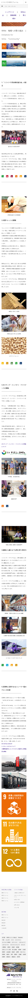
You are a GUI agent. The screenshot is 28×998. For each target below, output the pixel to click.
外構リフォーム (5, 900)
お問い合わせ (17, 905)
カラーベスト (14, 942)
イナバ (12, 940)
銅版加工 (14, 956)
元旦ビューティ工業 (6, 949)
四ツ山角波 (14, 949)
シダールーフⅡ (5, 944)
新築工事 (3, 925)
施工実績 (4, 912)
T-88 (3, 940)
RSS (17, 990)
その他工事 (4, 928)
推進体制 (13, 15)
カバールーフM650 (6, 942)
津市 (12, 954)
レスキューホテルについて (9, 746)
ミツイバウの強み (18, 889)
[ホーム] (2, 5)
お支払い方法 (17, 899)
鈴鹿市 (3, 956)
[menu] (26, 2)
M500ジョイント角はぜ (12, 937)
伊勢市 (8, 947)
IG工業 (3, 937)
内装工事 (3, 920)
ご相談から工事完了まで (19, 892)
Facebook (11, 990)
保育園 (17, 947)
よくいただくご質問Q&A (19, 902)
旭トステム (23, 952)
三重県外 (4, 947)
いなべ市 (7, 940)
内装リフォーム (5, 898)
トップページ (9, 12)
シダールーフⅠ (22, 942)
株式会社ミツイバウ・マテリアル (14, 987)
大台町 (24, 949)
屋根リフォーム (5, 892)
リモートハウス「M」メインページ (20, 896)
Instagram (14, 990)
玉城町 (20, 954)
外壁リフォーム (5, 895)
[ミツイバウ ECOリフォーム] (11, 2)
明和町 (3, 954)
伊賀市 (13, 947)
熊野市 (15, 954)
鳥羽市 (18, 956)
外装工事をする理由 (6, 889)
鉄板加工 (8, 956)
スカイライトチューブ (15, 944)
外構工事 (3, 922)
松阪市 (8, 954)
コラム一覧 (16, 907)
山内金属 (8, 952)
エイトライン (18, 940)
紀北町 (24, 954)
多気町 (19, 949)
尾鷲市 (3, 952)
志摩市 (17, 952)
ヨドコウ (23, 944)
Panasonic (20, 937)
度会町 (13, 952)
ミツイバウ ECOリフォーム (17, 995)
